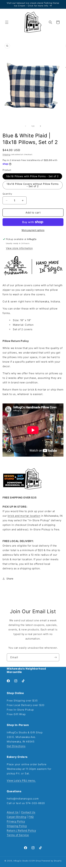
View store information (19, 248)
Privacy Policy (16, 821)
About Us (13, 812)
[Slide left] (25, 126)
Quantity (7, 193)
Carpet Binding (16, 816)
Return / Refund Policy (21, 830)
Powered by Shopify (51, 861)
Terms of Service (18, 835)
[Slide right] (40, 126)
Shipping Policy (17, 826)
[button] (6, 22)
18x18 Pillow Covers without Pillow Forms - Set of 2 (33, 185)
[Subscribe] (55, 657)
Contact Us (28, 812)
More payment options (33, 230)
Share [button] (9, 578)
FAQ (31, 816)
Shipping (6, 154)
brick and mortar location (24, 515)
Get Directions (16, 746)
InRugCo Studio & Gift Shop (27, 861)
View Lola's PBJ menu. (21, 780)
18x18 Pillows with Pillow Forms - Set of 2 (32, 176)
